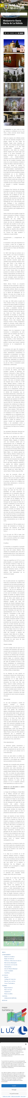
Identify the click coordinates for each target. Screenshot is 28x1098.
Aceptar (14, 1085)
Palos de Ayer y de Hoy (9, 981)
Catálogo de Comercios (10, 979)
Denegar (14, 1089)
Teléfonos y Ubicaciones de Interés (12, 960)
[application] (14, 33)
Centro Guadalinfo (8, 970)
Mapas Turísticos (8, 987)
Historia (6, 977)
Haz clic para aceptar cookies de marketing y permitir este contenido (14, 938)
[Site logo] (14, 10)
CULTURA (4, 996)
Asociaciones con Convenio (10, 964)
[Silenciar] (18, 33)
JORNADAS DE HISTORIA (10, 998)
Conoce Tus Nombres (9, 983)
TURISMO (4, 985)
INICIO (4, 952)
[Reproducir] (5, 33)
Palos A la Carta (8, 989)
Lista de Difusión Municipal (10, 968)
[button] (2, 5)
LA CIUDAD (5, 975)
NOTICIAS (4, 1000)
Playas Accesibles (8, 993)
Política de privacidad (15, 1096)
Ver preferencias (14, 1093)
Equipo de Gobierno (9, 958)
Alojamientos (7, 991)
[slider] (22, 33)
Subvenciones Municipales (10, 962)
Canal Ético (7, 972)
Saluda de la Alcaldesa (9, 956)
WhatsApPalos (7, 966)
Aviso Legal (23, 1096)
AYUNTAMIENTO (6, 954)
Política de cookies (6, 1096)
